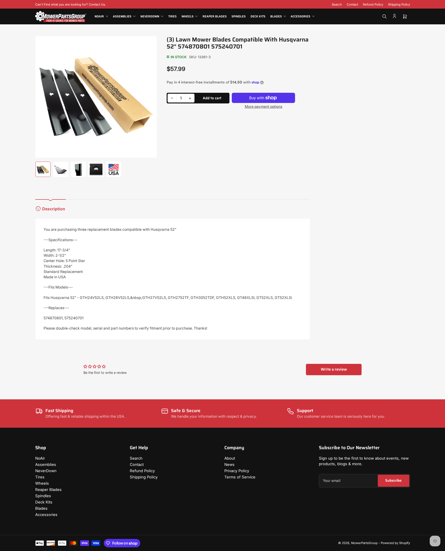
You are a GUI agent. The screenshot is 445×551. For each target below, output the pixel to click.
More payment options (263, 106)
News (229, 464)
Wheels (187, 16)
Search (337, 4)
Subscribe (393, 480)
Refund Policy (373, 4)
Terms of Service (239, 477)
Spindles (239, 16)
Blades (276, 16)
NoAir (99, 16)
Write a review (334, 369)
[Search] (384, 16)
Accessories (300, 16)
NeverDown (149, 16)
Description (53, 208)
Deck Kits (258, 16)
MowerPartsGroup (364, 543)
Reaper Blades (215, 16)
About (229, 458)
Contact (352, 4)
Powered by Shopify (395, 543)
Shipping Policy (399, 4)
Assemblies (122, 16)
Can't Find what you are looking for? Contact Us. (70, 4)
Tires (172, 16)
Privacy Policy (236, 470)
